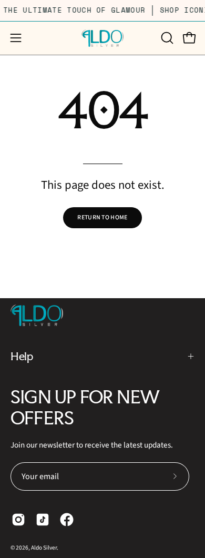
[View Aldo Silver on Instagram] (18, 519)
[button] (166, 38)
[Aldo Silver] (102, 38)
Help (22, 356)
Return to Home (102, 217)
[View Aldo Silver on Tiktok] (42, 519)
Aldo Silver (44, 547)
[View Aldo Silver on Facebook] (67, 519)
